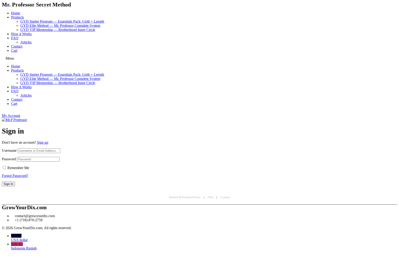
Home (15, 13)
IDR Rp (24, 246)
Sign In (8, 184)
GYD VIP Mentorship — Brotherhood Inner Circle (57, 30)
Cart (14, 50)
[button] (199, 58)
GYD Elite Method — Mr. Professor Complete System (60, 25)
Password (9, 159)
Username (9, 150)
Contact (16, 46)
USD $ (19, 238)
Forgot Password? (15, 176)
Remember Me (18, 168)
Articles (26, 42)
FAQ (14, 38)
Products (17, 17)
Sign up (42, 142)
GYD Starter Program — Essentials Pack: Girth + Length (62, 21)
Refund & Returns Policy (184, 197)
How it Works (21, 34)
